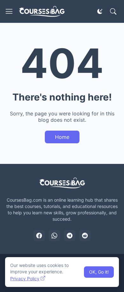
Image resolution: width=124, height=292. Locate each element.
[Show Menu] (9, 11)
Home (62, 137)
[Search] (113, 11)
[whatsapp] (54, 235)
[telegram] (69, 235)
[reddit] (85, 235)
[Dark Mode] (100, 11)
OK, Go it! (99, 272)
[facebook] (39, 235)
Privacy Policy (24, 278)
